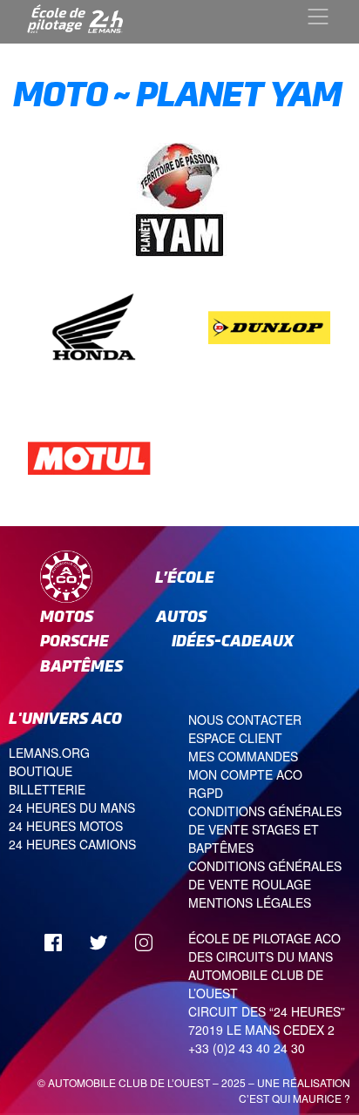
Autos (181, 616)
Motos (66, 616)
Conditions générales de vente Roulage (265, 875)
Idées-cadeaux (233, 641)
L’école (184, 577)
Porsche (74, 641)
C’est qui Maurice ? (294, 1098)
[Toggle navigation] (318, 16)
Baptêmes (81, 666)
